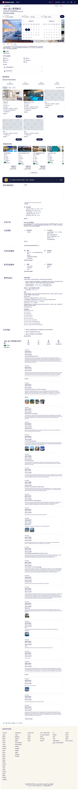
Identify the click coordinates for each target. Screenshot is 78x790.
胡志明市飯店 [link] (4, 779)
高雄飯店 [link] (3, 736)
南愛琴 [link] (9, 723)
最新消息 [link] (41, 736)
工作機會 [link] (66, 736)
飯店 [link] (4, 723)
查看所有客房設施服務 (28, 271)
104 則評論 (6, 347)
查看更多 (25, 218)
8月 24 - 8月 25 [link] (10, 83)
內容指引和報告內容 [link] (56, 740)
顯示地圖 (26, 203)
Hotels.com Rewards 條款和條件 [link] (58, 743)
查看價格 (19, 116)
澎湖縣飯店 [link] (17, 746)
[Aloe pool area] (27, 634)
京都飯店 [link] (3, 750)
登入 (75, 2)
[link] (61, 6)
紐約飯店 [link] (3, 769)
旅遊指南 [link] (66, 738)
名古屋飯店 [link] (4, 771)
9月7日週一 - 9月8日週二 (29, 17)
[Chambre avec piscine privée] (32, 530)
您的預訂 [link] (29, 734)
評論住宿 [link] (29, 740)
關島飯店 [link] (16, 740)
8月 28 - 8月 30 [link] (41, 83)
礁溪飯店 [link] (3, 738)
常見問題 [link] (29, 736)
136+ (61, 40)
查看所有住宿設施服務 (28, 260)
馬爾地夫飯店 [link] (17, 736)
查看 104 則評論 (6, 53)
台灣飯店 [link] (16, 734)
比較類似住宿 (34, 172)
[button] (29, 27)
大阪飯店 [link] (3, 740)
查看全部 (5, 64)
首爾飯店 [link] (3, 760)
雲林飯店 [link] (16, 752)
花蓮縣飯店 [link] (17, 750)
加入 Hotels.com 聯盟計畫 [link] (44, 734)
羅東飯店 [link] (3, 756)
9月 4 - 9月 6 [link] (57, 83)
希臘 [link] (6, 723)
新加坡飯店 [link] (4, 777)
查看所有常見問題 (27, 336)
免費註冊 (61, 179)
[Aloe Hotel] (27, 530)
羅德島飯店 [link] (13, 723)
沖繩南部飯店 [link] (17, 754)
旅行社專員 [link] (42, 740)
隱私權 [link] (54, 736)
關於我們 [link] (66, 734)
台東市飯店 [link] (4, 746)
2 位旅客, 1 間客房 (47, 17)
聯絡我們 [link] (29, 738)
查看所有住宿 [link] (7, 5)
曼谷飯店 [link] (3, 765)
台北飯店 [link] (3, 734)
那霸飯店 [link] (3, 775)
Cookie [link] (54, 738)
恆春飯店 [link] (3, 758)
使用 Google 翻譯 (28, 354)
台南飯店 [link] (3, 742)
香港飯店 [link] (3, 754)
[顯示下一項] (64, 158)
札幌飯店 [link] (3, 773)
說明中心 (63, 2)
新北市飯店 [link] (4, 763)
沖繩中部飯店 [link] (17, 748)
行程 (68, 2)
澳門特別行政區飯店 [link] (18, 742)
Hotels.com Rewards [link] (69, 740)
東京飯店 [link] (3, 752)
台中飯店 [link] (3, 744)
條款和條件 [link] (54, 734)
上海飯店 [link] (3, 767)
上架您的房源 (57, 2)
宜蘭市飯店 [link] (4, 748)
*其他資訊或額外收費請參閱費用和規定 (31, 245)
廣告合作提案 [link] (42, 738)
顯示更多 (25, 241)
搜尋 (62, 16)
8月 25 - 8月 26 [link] (26, 83)
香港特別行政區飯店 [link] (18, 744)
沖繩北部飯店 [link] (17, 756)
